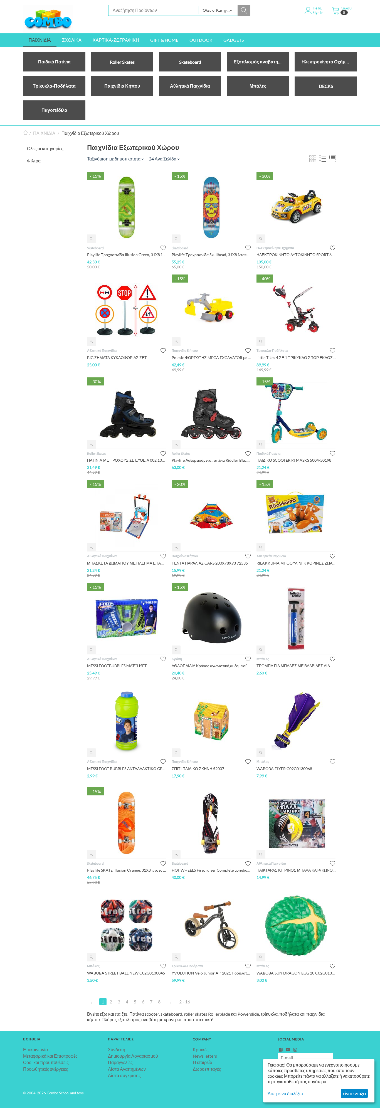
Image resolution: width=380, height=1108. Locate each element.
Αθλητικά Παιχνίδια (102, 350)
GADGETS (233, 40)
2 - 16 (184, 1001)
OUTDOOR (200, 40)
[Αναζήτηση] (244, 10)
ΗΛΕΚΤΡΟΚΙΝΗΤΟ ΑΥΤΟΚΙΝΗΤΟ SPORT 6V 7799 (296, 254)
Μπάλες (262, 659)
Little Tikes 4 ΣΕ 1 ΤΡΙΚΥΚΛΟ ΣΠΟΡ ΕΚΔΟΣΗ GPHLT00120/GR (296, 357)
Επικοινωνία (35, 1049)
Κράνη (177, 659)
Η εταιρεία (202, 1062)
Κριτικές (201, 1049)
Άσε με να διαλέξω (285, 1093)
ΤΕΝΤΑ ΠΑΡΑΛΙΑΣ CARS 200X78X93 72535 (210, 563)
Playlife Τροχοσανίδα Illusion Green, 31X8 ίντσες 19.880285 (126, 254)
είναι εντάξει (354, 1093)
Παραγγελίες (120, 1062)
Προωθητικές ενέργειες (45, 1069)
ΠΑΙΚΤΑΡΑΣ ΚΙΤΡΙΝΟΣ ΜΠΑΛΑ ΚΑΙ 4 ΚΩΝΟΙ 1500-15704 (296, 870)
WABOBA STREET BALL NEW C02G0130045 (126, 973)
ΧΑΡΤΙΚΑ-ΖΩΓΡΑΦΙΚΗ (116, 40)
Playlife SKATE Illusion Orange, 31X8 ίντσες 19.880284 (126, 870)
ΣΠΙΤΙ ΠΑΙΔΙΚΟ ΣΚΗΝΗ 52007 (198, 768)
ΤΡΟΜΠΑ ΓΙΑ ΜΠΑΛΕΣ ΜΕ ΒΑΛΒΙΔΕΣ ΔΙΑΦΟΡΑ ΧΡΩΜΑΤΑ (296, 665)
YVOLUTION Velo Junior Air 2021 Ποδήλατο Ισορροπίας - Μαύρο (211, 973)
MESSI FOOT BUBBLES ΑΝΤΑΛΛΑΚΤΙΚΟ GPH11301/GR (126, 768)
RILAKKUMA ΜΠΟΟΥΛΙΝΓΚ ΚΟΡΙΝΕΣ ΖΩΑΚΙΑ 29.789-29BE (296, 563)
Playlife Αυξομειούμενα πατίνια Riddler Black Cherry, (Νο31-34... (211, 460)
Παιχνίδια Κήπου (185, 350)
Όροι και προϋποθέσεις (46, 1062)
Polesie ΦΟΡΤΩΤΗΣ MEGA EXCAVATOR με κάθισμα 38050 (211, 357)
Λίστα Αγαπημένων (127, 1069)
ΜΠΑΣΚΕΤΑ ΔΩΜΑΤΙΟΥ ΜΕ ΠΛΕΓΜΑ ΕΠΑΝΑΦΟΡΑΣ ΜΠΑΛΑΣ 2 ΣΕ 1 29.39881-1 (126, 563)
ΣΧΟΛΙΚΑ (72, 40)
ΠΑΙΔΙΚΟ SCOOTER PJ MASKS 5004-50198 (293, 460)
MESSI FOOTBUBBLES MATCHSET (117, 665)
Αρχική (25, 133)
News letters (205, 1055)
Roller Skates (96, 453)
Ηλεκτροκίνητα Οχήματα (275, 248)
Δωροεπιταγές (207, 1069)
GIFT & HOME (164, 40)
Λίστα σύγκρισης (124, 1075)
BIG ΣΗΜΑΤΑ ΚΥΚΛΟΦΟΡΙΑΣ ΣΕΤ (117, 357)
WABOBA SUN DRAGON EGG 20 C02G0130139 (296, 973)
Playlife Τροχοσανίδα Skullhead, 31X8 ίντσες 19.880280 (211, 254)
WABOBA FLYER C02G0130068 (284, 768)
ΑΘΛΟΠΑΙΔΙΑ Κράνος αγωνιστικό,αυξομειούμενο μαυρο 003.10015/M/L (211, 665)
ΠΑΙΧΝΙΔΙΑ (40, 40)
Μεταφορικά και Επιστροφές (50, 1055)
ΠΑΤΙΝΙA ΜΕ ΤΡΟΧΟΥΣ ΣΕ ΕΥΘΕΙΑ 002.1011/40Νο (126, 460)
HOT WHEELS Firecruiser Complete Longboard (211, 870)
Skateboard (95, 248)
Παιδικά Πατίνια (268, 453)
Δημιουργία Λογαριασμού (133, 1055)
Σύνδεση (116, 1049)
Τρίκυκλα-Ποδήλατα (272, 350)
